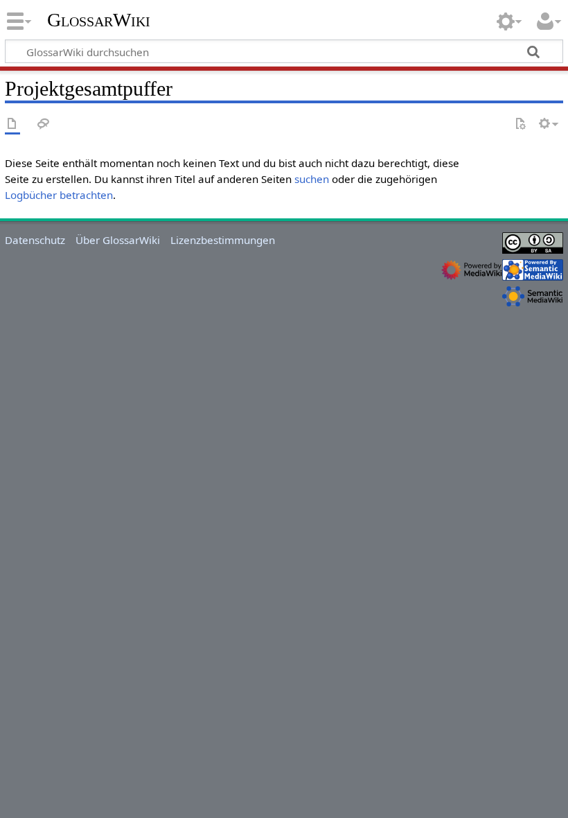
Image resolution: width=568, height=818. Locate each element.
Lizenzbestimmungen (222, 240)
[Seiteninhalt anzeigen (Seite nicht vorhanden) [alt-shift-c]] (12, 124)
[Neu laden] (520, 124)
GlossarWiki (98, 20)
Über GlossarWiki (118, 240)
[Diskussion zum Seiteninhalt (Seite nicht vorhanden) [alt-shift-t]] (43, 124)
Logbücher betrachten (59, 195)
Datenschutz (35, 240)
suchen (311, 179)
